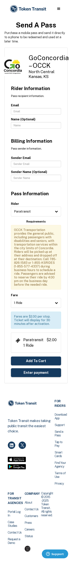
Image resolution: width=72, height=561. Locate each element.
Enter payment (36, 373)
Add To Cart (36, 361)
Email (15, 105)
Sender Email (21, 158)
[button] (58, 9)
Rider (15, 204)
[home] (28, 9)
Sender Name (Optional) (29, 172)
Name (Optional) (23, 119)
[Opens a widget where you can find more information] (55, 554)
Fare (14, 295)
